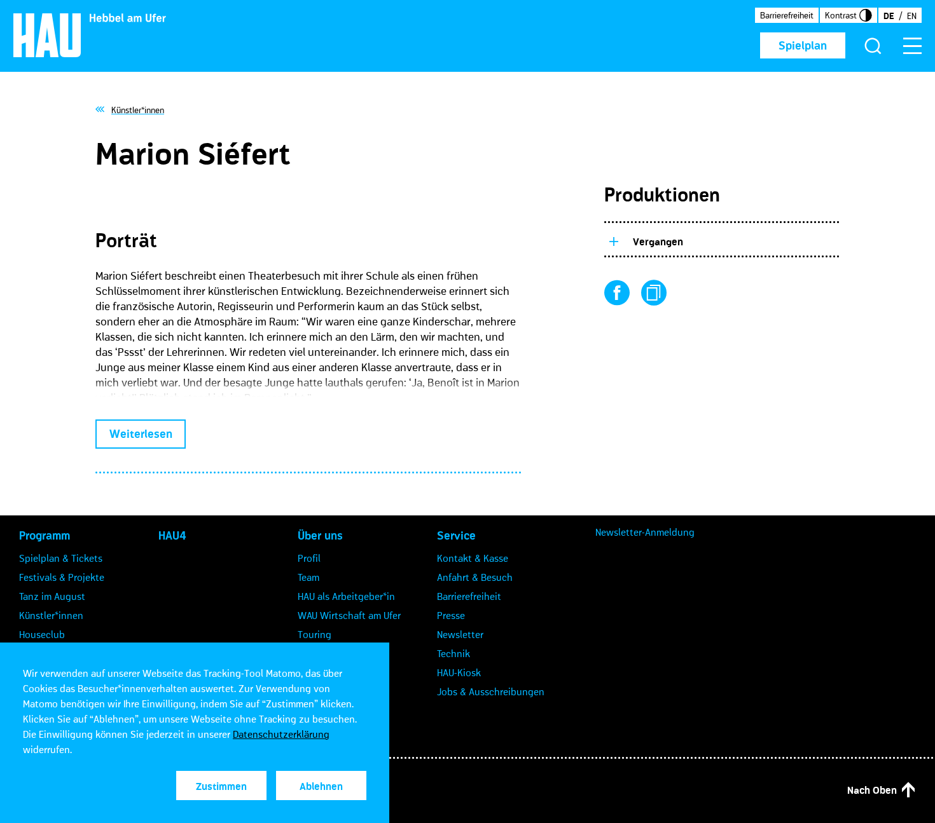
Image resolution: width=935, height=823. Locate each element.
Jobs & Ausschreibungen (490, 691)
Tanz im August (52, 596)
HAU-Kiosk (459, 672)
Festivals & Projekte (61, 577)
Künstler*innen (51, 615)
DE (888, 16)
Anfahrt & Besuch (475, 577)
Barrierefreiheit (787, 15)
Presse (451, 615)
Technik (453, 653)
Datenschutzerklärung (281, 734)
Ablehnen (321, 786)
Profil (309, 558)
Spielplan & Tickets (60, 558)
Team (308, 577)
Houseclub (42, 634)
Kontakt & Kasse (472, 558)
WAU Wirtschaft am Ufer (349, 615)
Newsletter (460, 634)
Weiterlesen (140, 434)
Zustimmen (221, 786)
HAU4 (172, 535)
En (912, 16)
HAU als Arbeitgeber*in (346, 596)
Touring (314, 634)
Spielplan (803, 45)
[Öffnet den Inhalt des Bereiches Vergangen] (613, 239)
